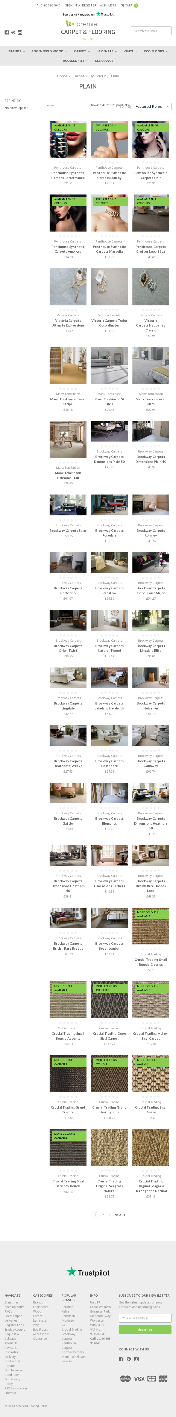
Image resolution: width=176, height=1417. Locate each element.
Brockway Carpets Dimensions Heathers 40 (68, 886)
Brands (15, 51)
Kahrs (66, 1311)
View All (67, 1361)
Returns (10, 1366)
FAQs (8, 1311)
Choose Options (68, 139)
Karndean (68, 1316)
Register (89, 5)
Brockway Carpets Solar (68, 530)
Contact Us (12, 1361)
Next (118, 1215)
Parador (67, 1307)
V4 (63, 1325)
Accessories (74, 60)
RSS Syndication (16, 1388)
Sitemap (10, 1393)
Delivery (10, 1357)
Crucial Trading (72, 1329)
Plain (115, 75)
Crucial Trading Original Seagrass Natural (109, 1186)
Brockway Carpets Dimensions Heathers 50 (150, 823)
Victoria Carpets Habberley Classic (150, 325)
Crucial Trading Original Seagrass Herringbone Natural (151, 1186)
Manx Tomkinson (74, 1357)
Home (62, 75)
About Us (11, 1343)
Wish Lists (108, 5)
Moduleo (68, 1320)
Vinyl (129, 51)
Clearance (104, 60)
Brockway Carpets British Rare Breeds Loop (151, 886)
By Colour (98, 75)
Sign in (71, 5)
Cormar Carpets (73, 1352)
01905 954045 (50, 5)
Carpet (80, 51)
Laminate (105, 51)
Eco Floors (154, 51)
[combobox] (151, 30)
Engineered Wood (48, 51)
